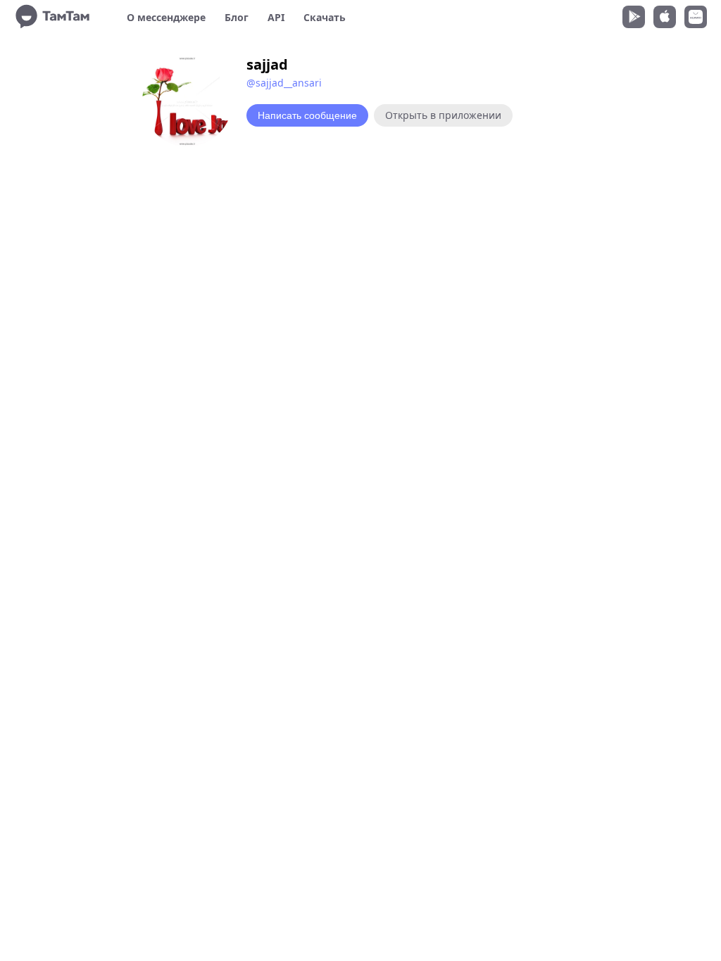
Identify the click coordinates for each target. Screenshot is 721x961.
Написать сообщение (307, 115)
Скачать (324, 17)
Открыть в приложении (443, 115)
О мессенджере (166, 17)
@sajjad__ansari (284, 82)
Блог (237, 17)
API (276, 17)
